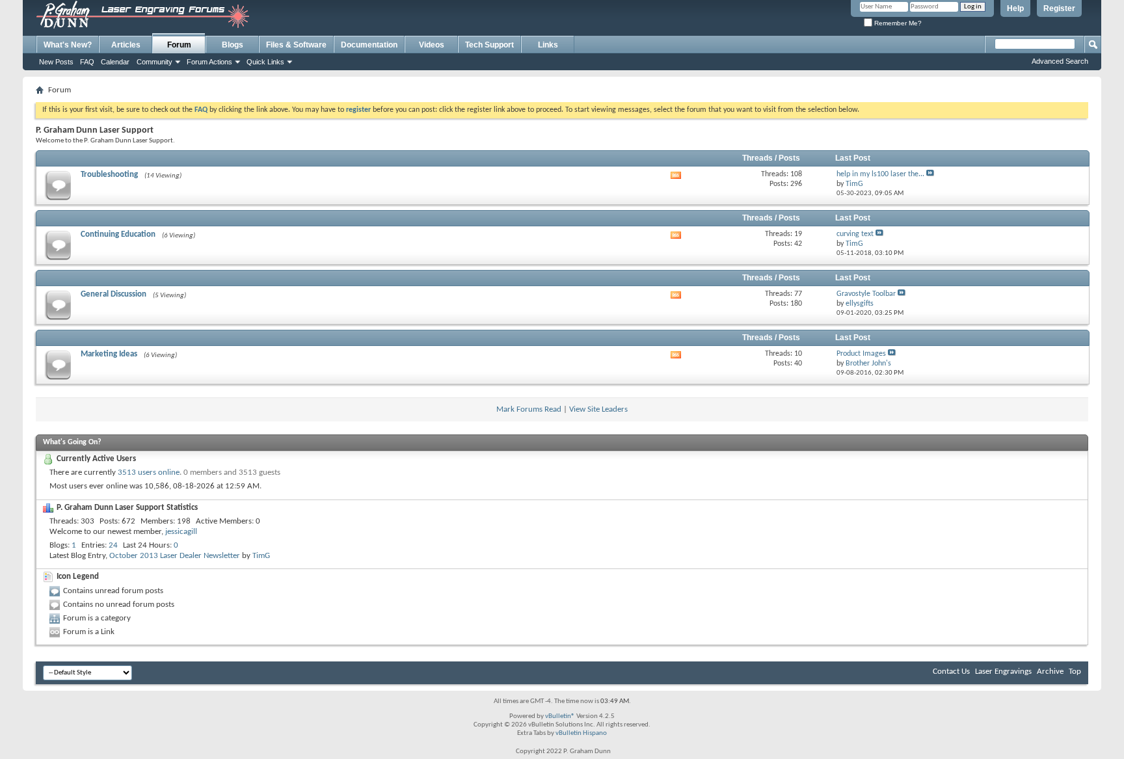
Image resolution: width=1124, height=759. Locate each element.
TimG (261, 556)
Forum (179, 44)
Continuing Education (118, 234)
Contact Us (951, 671)
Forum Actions (209, 62)
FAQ (87, 62)
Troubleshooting (109, 174)
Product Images (861, 354)
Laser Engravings (1003, 671)
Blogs (232, 44)
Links (548, 44)
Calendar (115, 62)
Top (1075, 671)
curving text (855, 234)
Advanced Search (1060, 61)
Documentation (369, 44)
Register (1059, 8)
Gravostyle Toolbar (866, 294)
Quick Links (265, 62)
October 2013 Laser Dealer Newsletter (174, 556)
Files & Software (296, 44)
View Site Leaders (598, 409)
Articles (125, 44)
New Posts (56, 62)
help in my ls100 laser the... (880, 174)
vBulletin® (560, 716)
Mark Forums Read (528, 409)
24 (113, 545)
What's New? (68, 44)
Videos (431, 44)
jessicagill (181, 531)
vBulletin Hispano (581, 733)
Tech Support (489, 44)
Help (1015, 8)
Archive (1050, 671)
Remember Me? (897, 23)
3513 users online (149, 472)
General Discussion (113, 294)
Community (154, 62)
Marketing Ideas (109, 354)
